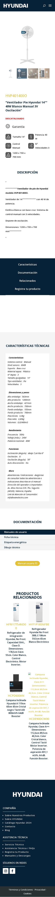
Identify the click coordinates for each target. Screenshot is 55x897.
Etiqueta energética (15, 542)
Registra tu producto (27, 289)
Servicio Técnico (14, 844)
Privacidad (40, 889)
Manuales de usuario (15, 532)
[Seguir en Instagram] (5, 871)
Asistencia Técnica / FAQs (20, 848)
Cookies (27, 893)
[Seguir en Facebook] (12, 871)
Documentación (27, 272)
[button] (46, 46)
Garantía (18, 127)
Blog (7, 830)
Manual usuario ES (27, 563)
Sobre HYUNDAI (14, 819)
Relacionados (27, 280)
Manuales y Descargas (18, 855)
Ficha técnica (11, 537)
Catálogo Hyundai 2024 (18, 822)
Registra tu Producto (17, 851)
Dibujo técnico (12, 547)
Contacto (10, 826)
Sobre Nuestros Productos (20, 815)
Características (27, 264)
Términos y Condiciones (21, 889)
